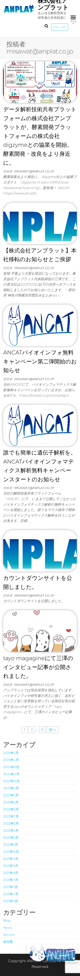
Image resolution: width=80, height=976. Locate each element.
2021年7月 (10, 880)
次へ (52, 729)
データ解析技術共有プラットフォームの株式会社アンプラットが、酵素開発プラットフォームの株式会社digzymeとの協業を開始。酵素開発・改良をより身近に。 (40, 136)
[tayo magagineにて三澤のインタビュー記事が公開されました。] (40, 630)
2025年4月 (11, 760)
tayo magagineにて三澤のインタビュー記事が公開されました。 (38, 667)
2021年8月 (10, 873)
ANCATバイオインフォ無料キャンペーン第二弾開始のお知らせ (40, 361)
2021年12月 (11, 852)
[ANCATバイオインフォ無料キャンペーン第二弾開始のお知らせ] (40, 325)
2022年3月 (11, 830)
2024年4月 (11, 774)
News (7, 928)
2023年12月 (11, 781)
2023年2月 (11, 802)
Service (9, 935)
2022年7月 (11, 816)
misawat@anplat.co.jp (34, 171)
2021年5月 (10, 887)
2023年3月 (11, 795)
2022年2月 (11, 837)
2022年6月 (11, 823)
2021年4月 (10, 894)
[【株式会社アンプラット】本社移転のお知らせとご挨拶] (40, 223)
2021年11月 (10, 859)
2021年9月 (10, 866)
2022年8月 (11, 809)
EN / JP (60, 27)
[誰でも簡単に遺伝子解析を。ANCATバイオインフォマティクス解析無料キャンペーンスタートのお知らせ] (40, 425)
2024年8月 (11, 767)
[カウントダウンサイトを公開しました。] (40, 550)
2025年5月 (11, 753)
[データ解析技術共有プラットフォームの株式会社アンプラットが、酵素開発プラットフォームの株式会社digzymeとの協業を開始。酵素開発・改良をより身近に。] (40, 82)
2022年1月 (10, 845)
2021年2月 (10, 901)
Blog (6, 920)
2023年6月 (11, 788)
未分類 (8, 942)
